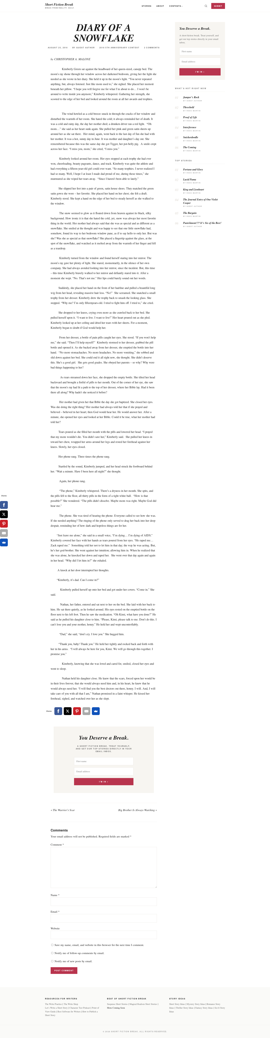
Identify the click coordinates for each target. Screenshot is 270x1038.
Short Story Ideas (177, 1004)
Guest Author (85, 47)
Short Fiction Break (59, 4)
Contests (175, 6)
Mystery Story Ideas (196, 1004)
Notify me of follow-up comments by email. (79, 953)
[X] (68, 711)
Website (55, 928)
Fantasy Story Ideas (204, 1007)
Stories (146, 6)
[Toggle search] (206, 6)
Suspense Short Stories (117, 1004)
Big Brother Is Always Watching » (137, 810)
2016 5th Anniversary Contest (119, 47)
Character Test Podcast (80, 1007)
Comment (57, 844)
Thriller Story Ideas (184, 1007)
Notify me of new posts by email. (73, 961)
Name (55, 895)
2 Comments (152, 47)
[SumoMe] (96, 711)
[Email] (86, 711)
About (160, 6)
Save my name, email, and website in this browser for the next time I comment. (99, 945)
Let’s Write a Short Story (56, 1007)
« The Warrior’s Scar (63, 810)
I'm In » (103, 781)
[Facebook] (58, 711)
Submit (218, 6)
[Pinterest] (77, 711)
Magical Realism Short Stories (143, 1004)
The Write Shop (71, 1004)
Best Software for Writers (69, 1011)
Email (55, 911)
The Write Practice (53, 1004)
